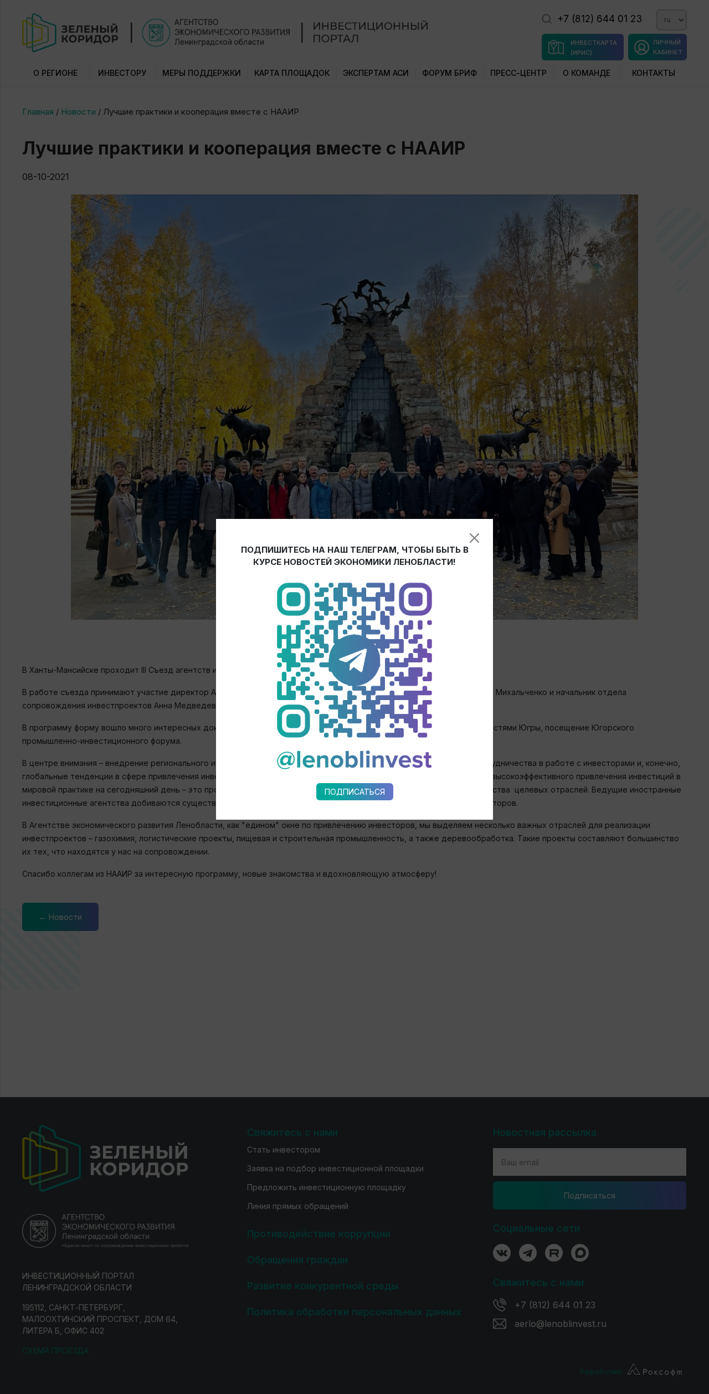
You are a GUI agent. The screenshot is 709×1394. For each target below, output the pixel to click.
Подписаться (355, 791)
